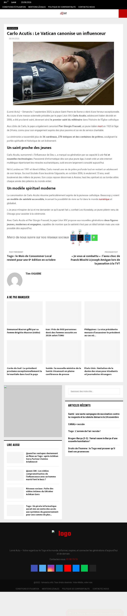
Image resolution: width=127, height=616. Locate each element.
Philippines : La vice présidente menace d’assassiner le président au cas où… (102, 332)
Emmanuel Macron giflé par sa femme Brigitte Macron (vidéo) (23, 330)
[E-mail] (76, 568)
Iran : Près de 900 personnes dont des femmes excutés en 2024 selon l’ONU (61, 332)
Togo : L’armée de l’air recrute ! (84, 431)
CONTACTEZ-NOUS (86, 7)
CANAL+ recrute (76, 424)
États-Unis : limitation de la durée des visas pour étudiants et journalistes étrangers (101, 371)
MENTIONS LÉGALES (37, 7)
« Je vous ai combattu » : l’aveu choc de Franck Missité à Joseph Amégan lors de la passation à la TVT (95, 260)
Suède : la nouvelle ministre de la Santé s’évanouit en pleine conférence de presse (63, 371)
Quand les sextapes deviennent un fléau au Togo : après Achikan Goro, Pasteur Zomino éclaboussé (42, 458)
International (12, 28)
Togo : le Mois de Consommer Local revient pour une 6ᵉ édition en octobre (31, 258)
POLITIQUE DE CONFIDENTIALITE (62, 7)
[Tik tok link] (124, 7)
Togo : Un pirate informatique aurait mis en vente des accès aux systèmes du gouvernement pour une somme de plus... (42, 510)
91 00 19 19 (72, 559)
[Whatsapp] (84, 568)
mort (100, 126)
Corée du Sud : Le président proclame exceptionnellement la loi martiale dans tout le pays (24, 371)
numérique (104, 199)
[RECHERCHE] (117, 391)
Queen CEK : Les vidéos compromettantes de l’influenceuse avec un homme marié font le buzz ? (41, 475)
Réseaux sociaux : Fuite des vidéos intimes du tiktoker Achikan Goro (39, 491)
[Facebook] (34, 568)
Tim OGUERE (33, 274)
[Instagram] (51, 568)
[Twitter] (42, 568)
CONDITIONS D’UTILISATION (14, 7)
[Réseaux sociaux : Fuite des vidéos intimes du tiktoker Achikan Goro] (15, 492)
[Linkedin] (59, 568)
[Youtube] (67, 568)
